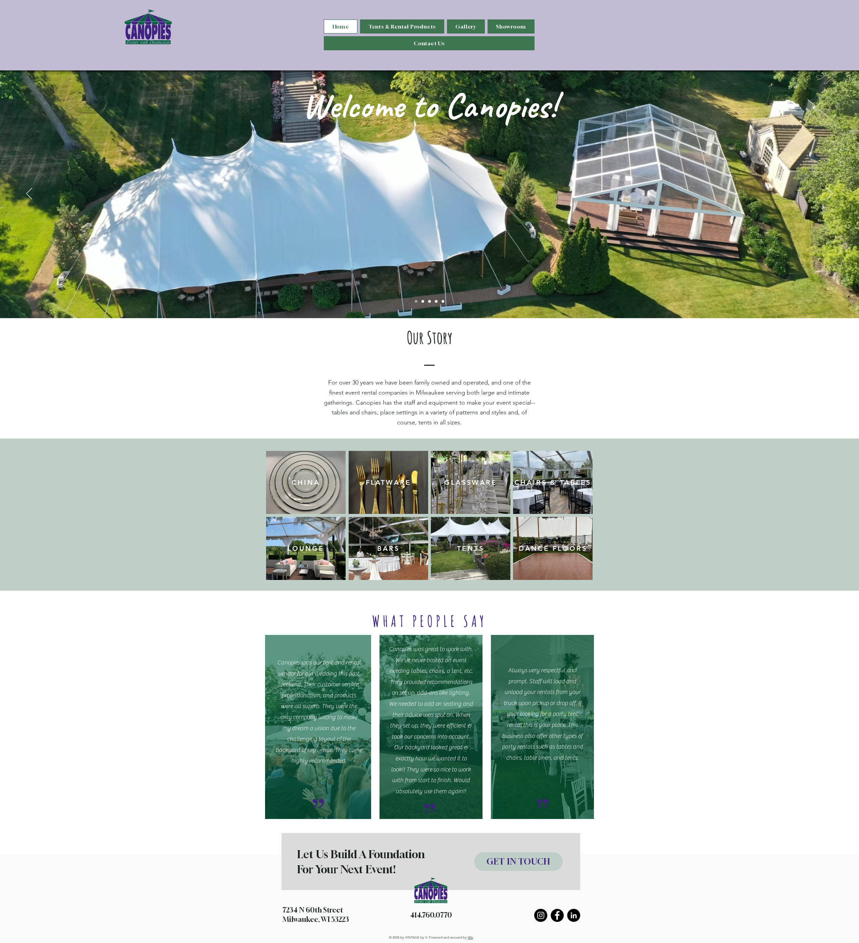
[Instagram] (540, 915)
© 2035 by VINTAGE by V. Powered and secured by (431, 937)
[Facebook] (557, 915)
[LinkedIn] (573, 915)
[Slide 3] (429, 301)
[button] (402, 26)
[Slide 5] (443, 301)
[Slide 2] (422, 301)
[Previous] (29, 194)
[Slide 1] (416, 301)
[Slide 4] (436, 301)
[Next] (830, 194)
